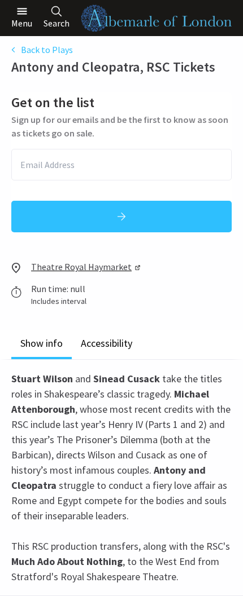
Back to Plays (47, 49)
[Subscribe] (121, 216)
